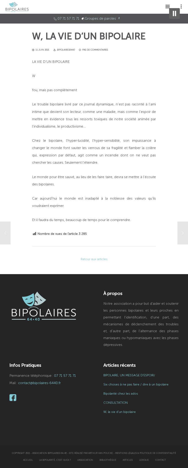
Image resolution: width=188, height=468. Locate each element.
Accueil (28, 460)
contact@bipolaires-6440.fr (39, 383)
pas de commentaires (95, 49)
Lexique (144, 460)
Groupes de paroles (100, 18)
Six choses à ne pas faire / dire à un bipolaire (136, 384)
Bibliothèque (108, 460)
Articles (128, 460)
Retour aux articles (94, 259)
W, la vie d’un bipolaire (119, 412)
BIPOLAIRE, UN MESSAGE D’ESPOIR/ (129, 375)
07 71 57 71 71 (68, 18)
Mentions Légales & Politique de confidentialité (145, 453)
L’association (85, 460)
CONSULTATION (115, 403)
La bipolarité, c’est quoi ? (55, 460)
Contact (160, 460)
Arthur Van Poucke (100, 453)
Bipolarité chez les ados (120, 394)
